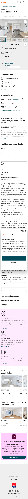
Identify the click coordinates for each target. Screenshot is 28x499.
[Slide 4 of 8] (19, 40)
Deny (14, 266)
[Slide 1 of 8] (3, 40)
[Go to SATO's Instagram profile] (12, 491)
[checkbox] (20, 390)
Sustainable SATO (14, 476)
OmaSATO (14, 479)
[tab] (4, 16)
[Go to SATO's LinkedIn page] (18, 491)
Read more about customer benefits (10, 110)
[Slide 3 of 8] (14, 40)
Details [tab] (14, 234)
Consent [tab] (5, 234)
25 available (16, 99)
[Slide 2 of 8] (8, 40)
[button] (18, 78)
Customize (13, 262)
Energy (4, 305)
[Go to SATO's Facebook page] (10, 491)
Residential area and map (10, 300)
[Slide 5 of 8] (25, 40)
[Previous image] (3, 381)
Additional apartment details (12, 144)
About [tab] (22, 234)
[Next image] (25, 44)
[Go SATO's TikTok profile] (15, 491)
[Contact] (20, 2)
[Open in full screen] (25, 21)
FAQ (14, 472)
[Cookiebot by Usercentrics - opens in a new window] (20, 231)
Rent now (14, 468)
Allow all (14, 258)
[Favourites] (23, 2)
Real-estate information (10, 296)
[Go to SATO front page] (3, 2)
